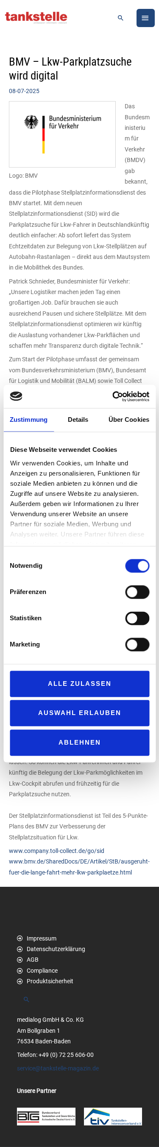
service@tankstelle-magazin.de (58, 1068)
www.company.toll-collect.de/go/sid (56, 850)
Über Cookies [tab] (129, 419)
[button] (121, 18)
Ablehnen (80, 742)
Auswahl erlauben (79, 713)
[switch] (137, 592)
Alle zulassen (80, 683)
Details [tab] (78, 419)
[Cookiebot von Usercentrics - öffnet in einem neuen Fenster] (113, 396)
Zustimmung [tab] (28, 419)
